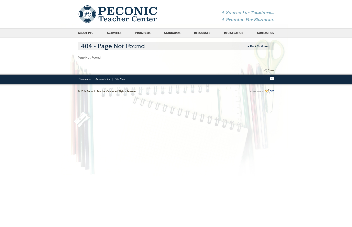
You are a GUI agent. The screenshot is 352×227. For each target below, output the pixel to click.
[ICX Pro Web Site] (262, 91)
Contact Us (265, 33)
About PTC (85, 33)
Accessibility (103, 78)
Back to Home (259, 46)
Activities (114, 33)
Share (271, 70)
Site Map (120, 78)
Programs (143, 33)
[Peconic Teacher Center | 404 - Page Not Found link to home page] (126, 14)
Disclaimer (85, 78)
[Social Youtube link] (272, 79)
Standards (172, 33)
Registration (233, 33)
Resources (202, 33)
